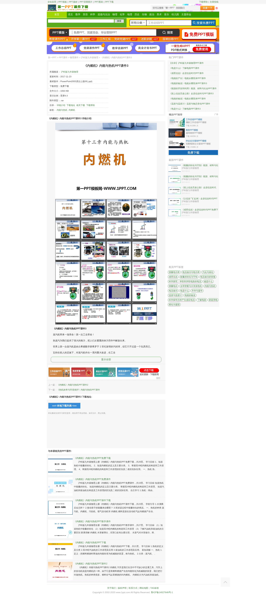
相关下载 (80, 105)
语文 (70, 14)
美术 (159, 14)
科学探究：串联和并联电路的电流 (185, 281)
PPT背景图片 (86, 2)
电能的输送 (190, 295)
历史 (137, 14)
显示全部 (106, 359)
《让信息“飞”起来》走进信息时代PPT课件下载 (200, 198)
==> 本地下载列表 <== (64, 405)
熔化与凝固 (174, 304)
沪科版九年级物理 (89, 57)
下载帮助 (203, 2)
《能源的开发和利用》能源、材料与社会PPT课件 (193, 88)
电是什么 (184, 290)
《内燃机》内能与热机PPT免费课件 (92, 479)
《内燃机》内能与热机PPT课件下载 (92, 500)
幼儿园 (175, 14)
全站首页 (52, 2)
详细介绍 (61, 105)
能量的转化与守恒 (188, 277)
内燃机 (72, 110)
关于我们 (111, 588)
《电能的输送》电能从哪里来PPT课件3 (188, 83)
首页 (56, 14)
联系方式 (133, 588)
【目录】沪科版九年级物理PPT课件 (186, 63)
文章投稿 (214, 2)
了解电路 (201, 300)
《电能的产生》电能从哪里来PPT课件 (187, 78)
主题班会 (186, 14)
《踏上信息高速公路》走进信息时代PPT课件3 (191, 93)
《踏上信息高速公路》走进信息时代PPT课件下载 (199, 187)
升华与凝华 (197, 290)
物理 (114, 14)
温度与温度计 (175, 295)
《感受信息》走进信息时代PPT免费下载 (200, 209)
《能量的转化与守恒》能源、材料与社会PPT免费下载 (200, 165)
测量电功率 (174, 272)
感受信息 (173, 277)
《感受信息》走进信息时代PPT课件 (186, 73)
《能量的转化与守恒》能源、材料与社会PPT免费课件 (200, 176)
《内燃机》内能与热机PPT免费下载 (92, 458)
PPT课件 (63, 57)
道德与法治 (104, 14)
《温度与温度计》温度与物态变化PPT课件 (189, 103)
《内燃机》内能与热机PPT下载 (90, 542)
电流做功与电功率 (191, 272)
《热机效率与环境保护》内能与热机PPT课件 (78, 390)
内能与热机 (62, 110)
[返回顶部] (225, 582)
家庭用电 (213, 300)
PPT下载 (109, 2)
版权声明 (122, 588)
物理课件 (74, 57)
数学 (77, 14)
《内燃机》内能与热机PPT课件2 (72, 385)
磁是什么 (208, 281)
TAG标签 (154, 588)
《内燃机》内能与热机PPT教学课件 (92, 521)
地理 (129, 14)
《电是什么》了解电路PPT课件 (184, 68)
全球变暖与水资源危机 (191, 286)
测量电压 (173, 286)
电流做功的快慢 (207, 277)
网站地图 (143, 588)
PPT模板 (62, 2)
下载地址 (70, 105)
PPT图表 (99, 2)
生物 (144, 14)
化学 (122, 14)
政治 (151, 14)
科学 (92, 14)
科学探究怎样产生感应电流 (182, 300)
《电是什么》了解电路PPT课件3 (185, 109)
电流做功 (173, 290)
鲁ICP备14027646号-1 (162, 592)
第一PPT (52, 57)
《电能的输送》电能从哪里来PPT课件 (187, 98)
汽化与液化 (207, 272)
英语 (85, 14)
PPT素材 (73, 2)
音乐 (166, 14)
